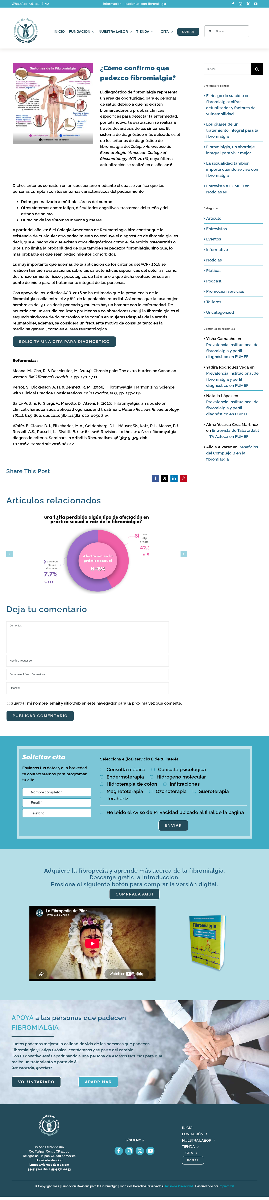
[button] (9, 554)
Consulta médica (126, 769)
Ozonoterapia (171, 791)
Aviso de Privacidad (179, 1186)
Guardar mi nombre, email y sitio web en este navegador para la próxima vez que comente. (96, 703)
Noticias (214, 260)
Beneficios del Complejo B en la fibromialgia (232, 453)
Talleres (213, 301)
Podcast (214, 281)
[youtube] (255, 3)
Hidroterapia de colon (132, 784)
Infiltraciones (185, 784)
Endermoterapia (125, 777)
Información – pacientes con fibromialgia (134, 4)
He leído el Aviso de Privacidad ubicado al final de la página (175, 812)
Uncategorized (220, 312)
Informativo (217, 249)
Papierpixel (226, 1186)
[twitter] (248, 3)
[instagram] (240, 3)
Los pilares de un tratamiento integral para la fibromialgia (232, 130)
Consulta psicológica (182, 769)
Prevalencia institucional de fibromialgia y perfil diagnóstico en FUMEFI (232, 350)
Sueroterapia (214, 791)
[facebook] (233, 3)
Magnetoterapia (125, 791)
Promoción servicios (225, 291)
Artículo (213, 218)
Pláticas (213, 270)
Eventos (213, 239)
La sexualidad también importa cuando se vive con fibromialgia (232, 169)
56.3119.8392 (39, 4)
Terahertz (117, 798)
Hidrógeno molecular (181, 777)
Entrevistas (216, 228)
